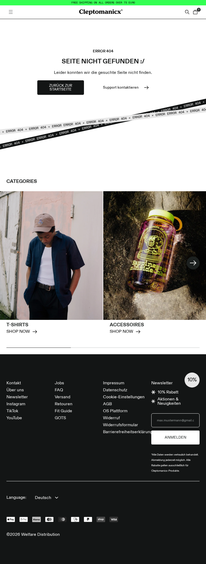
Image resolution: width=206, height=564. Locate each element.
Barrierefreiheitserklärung (128, 432)
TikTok (12, 411)
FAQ (59, 390)
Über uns (15, 390)
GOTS (60, 418)
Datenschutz (115, 390)
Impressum (113, 383)
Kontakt (13, 383)
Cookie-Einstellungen (124, 397)
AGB (107, 404)
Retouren (63, 404)
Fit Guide (63, 411)
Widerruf (111, 418)
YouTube (14, 418)
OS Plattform (115, 411)
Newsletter (17, 397)
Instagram (15, 404)
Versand (62, 397)
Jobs (59, 383)
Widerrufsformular (120, 425)
